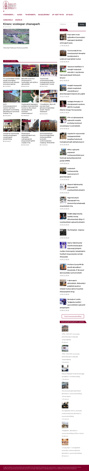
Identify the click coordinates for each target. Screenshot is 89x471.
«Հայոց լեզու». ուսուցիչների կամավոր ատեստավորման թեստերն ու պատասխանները (72, 450)
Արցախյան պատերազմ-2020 (29, 66)
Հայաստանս (8, 20)
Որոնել (82, 24)
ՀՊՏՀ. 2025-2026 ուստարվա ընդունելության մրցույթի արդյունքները (71, 356)
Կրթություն (8, 15)
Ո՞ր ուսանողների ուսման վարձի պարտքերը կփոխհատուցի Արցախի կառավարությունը (11, 81)
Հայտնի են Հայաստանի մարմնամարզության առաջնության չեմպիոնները (11, 136)
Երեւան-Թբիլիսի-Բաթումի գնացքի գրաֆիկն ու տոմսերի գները (73, 375)
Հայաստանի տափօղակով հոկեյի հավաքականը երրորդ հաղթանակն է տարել (47, 81)
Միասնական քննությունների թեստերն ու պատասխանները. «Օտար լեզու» (72, 393)
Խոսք (19, 15)
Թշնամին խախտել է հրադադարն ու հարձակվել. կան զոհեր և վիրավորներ (29, 81)
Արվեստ (69, 15)
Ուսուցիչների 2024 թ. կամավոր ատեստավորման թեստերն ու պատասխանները (72, 413)
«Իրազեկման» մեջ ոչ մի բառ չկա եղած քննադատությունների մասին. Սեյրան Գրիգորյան (47, 108)
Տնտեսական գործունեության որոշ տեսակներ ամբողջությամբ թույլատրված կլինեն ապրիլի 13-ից (28, 138)
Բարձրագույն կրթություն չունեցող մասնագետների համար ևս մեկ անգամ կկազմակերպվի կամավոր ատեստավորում (29, 109)
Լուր (11, 66)
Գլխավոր (7, 66)
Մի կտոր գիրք (58, 15)
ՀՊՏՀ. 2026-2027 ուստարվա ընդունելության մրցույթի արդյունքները (71, 336)
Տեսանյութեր (44, 15)
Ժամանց (18, 20)
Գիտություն (30, 15)
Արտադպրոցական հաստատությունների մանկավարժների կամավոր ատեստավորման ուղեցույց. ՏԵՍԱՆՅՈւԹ (47, 138)
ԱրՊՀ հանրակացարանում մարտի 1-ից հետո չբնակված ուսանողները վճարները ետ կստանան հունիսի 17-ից (11, 109)
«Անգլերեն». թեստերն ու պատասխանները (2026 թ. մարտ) (73, 432)
